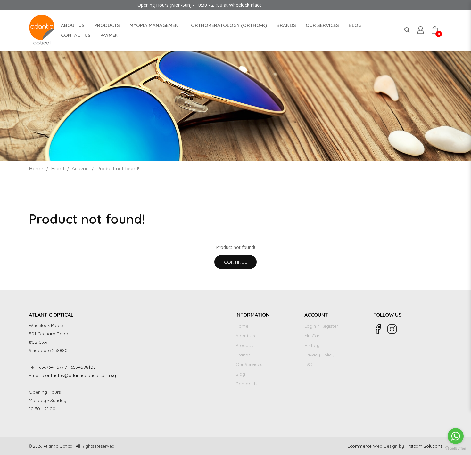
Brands (243, 355)
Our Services (249, 364)
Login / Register (321, 326)
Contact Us (248, 384)
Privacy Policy (319, 355)
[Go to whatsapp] (456, 436)
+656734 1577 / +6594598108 (66, 367)
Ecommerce (360, 446)
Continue (235, 262)
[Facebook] (378, 329)
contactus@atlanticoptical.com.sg (79, 375)
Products (245, 345)
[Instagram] (392, 329)
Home (36, 169)
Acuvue (80, 169)
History (311, 345)
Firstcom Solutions (423, 446)
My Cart (312, 336)
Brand (57, 169)
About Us (245, 336)
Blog (240, 374)
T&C (309, 364)
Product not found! (117, 169)
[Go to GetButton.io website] (455, 448)
